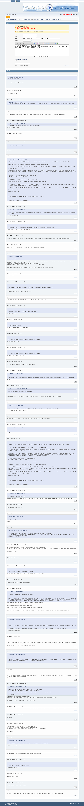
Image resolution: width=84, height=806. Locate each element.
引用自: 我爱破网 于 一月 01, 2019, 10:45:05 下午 (17, 591)
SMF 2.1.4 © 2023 (8, 803)
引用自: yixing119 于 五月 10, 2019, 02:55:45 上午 (17, 405)
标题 (16, 38)
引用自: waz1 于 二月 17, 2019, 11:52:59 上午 (16, 516)
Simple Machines (13, 803)
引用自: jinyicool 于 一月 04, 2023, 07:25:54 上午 (17, 224)
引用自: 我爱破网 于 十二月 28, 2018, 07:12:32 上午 (17, 686)
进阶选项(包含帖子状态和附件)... (22, 59)
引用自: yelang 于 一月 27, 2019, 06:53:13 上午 (16, 569)
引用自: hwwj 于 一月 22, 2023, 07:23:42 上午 (16, 145)
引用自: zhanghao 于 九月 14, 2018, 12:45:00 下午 (17, 762)
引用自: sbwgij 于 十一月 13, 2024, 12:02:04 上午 (17, 123)
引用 (76, 86)
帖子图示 (16, 40)
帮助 (71, 803)
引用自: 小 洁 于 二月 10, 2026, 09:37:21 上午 (16, 77)
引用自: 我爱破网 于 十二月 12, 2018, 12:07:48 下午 (17, 740)
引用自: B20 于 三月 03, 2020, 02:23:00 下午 (16, 285)
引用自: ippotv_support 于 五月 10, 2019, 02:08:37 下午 (18, 388)
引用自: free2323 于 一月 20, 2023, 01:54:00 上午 (17, 209)
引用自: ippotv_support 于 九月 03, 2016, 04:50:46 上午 (18, 159)
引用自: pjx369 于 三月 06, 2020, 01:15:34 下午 (16, 256)
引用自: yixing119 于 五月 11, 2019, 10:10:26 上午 (17, 373)
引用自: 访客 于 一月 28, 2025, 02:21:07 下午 (16, 102)
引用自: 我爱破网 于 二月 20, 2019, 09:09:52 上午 (17, 493)
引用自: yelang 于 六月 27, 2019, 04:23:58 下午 (16, 322)
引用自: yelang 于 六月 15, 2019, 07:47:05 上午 (16, 336)
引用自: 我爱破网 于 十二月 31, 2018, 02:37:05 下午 (17, 654)
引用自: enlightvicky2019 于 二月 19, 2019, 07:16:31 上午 (18, 530)
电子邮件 (16, 36)
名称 (16, 34)
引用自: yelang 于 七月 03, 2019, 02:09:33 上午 (16, 308)
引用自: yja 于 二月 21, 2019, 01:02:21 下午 (16, 427)
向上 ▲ (78, 803)
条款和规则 (74, 803)
